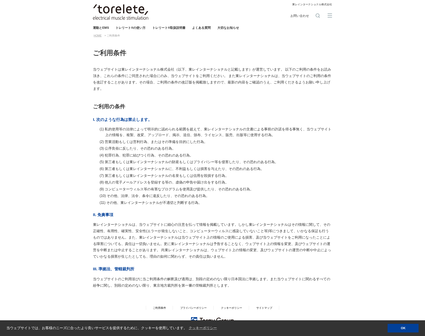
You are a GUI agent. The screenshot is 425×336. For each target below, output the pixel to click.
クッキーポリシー (231, 307)
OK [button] (403, 328)
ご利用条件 (159, 307)
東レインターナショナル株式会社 (312, 4)
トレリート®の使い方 (131, 27)
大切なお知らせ (228, 27)
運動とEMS (101, 27)
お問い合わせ (299, 15)
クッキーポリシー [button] (203, 328)
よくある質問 (201, 27)
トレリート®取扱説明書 (168, 27)
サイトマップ (264, 307)
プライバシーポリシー (193, 307)
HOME (98, 35)
